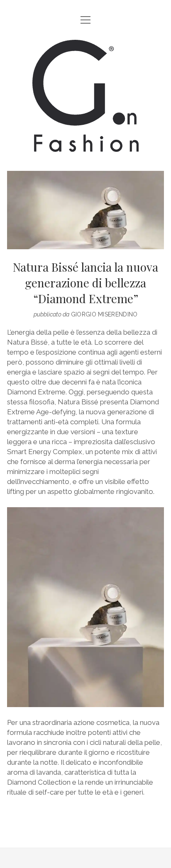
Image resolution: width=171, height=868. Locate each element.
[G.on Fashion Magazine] (85, 145)
